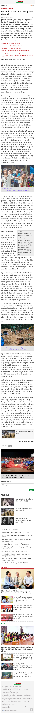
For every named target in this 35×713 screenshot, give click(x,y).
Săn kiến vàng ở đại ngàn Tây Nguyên (11, 43)
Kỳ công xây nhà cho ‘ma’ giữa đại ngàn (11, 53)
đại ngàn (10, 446)
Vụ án (3, 623)
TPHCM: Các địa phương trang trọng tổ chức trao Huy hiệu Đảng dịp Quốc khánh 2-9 (23, 599)
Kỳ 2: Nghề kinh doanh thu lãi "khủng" (13, 551)
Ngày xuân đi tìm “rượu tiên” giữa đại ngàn (12, 45)
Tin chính (4, 567)
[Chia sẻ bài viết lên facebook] (29, 17)
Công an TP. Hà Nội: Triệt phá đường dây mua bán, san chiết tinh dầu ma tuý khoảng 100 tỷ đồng (17, 649)
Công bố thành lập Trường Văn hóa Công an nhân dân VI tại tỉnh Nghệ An (23, 616)
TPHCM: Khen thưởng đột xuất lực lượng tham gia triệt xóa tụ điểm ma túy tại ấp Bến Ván (22, 657)
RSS (33, 5)
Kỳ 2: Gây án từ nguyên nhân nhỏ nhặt (13, 532)
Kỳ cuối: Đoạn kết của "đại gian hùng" (13, 563)
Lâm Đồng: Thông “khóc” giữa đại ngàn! (11, 48)
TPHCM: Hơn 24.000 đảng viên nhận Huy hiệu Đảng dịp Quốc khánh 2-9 (22, 607)
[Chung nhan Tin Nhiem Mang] (9, 710)
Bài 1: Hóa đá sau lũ (8, 530)
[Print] (32, 17)
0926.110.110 (9, 709)
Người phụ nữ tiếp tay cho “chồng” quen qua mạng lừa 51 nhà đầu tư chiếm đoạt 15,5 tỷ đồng (22, 666)
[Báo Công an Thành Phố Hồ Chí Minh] (19, 1)
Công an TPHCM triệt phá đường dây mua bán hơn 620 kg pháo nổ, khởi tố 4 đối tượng (23, 674)
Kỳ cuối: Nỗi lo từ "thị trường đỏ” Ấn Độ (13, 544)
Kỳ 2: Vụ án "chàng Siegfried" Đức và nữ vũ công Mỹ (23, 520)
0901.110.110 (16, 709)
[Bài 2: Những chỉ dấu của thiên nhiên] (8, 434)
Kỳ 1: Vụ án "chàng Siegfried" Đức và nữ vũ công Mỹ (17, 535)
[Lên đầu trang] (31, 709)
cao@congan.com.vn (10, 704)
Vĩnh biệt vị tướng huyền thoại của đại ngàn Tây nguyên (15, 50)
